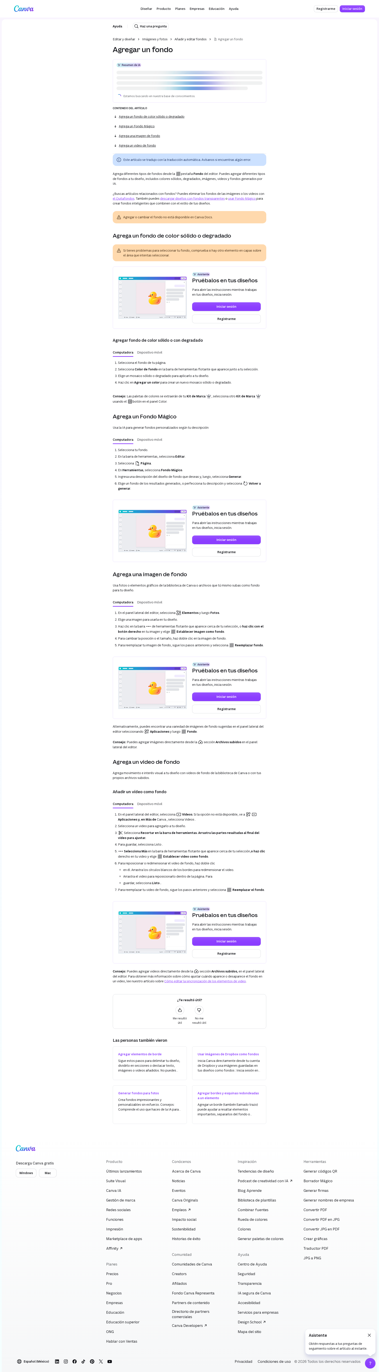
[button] (146, 8)
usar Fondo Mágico (242, 180)
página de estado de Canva (160, 78)
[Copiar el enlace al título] (109, 217)
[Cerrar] (369, 1335)
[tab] (123, 334)
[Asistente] (370, 1363)
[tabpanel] (189, 354)
